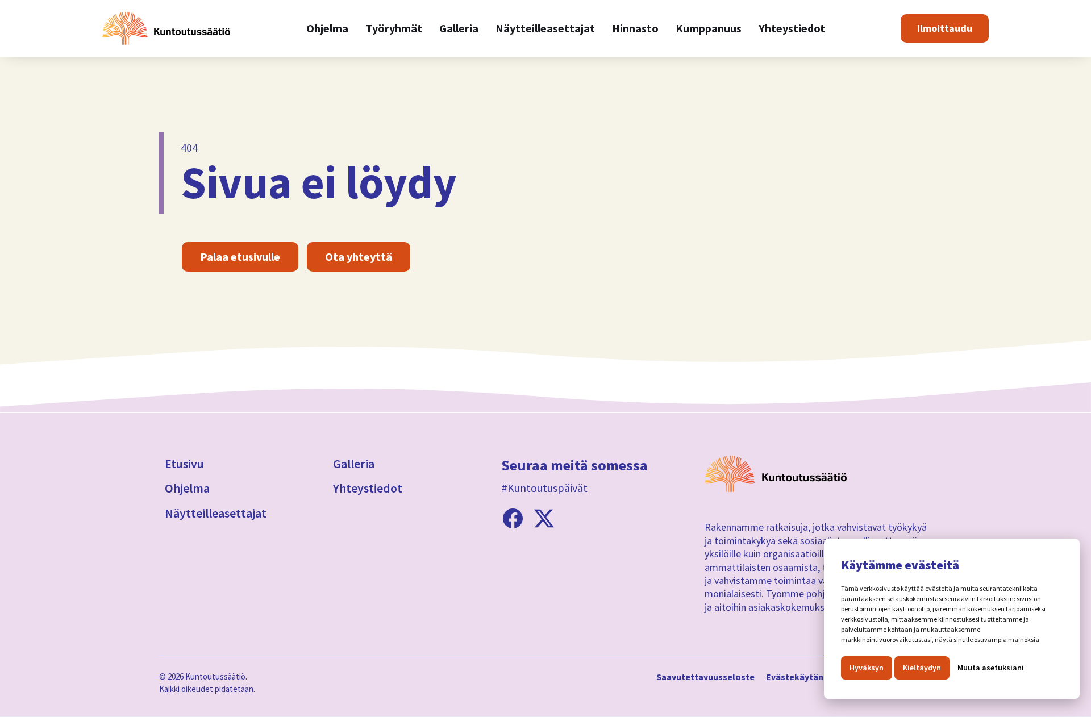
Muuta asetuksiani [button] (990, 667)
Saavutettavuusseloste (705, 677)
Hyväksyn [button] (867, 667)
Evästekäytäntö (799, 677)
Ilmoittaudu (944, 28)
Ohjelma (187, 488)
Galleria (353, 464)
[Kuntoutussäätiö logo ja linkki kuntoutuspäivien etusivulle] (166, 28)
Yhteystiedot (367, 488)
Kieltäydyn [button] (922, 667)
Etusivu (184, 464)
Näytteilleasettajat (215, 513)
